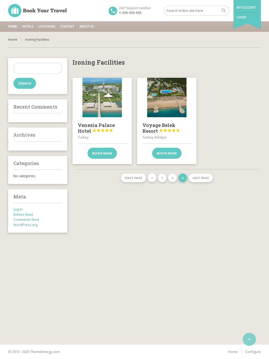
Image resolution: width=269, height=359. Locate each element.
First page (133, 178)
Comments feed (26, 219)
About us (86, 26)
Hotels (27, 26)
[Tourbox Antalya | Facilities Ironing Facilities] (37, 10)
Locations (46, 26)
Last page (201, 178)
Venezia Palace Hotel (96, 128)
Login (241, 17)
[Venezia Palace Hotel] (102, 97)
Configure (253, 351)
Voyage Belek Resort (161, 128)
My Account (246, 7)
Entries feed (23, 214)
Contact (67, 26)
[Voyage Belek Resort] (166, 97)
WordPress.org (25, 224)
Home (12, 26)
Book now (102, 153)
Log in (18, 209)
